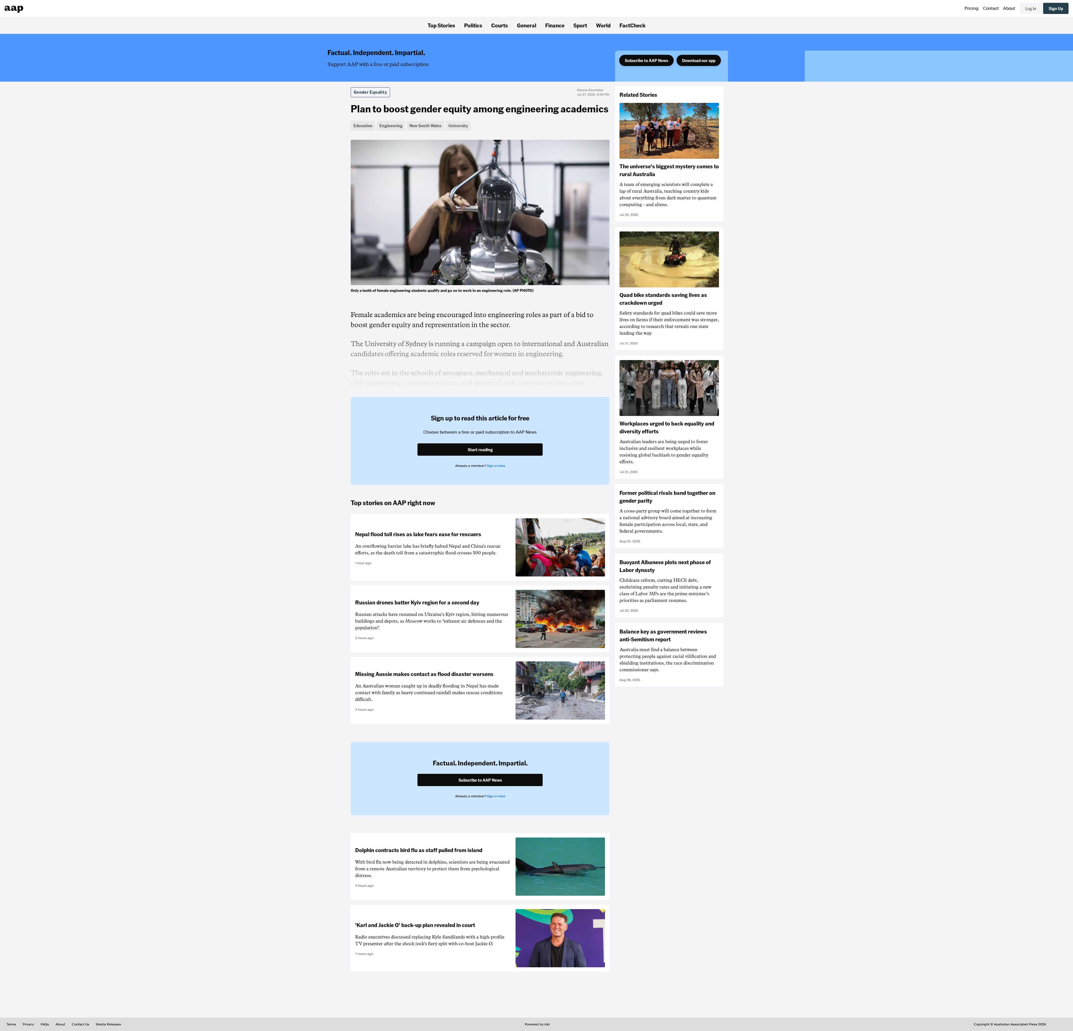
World (603, 25)
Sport (580, 25)
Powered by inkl (537, 1024)
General (526, 25)
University (458, 125)
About (1009, 8)
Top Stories (441, 25)
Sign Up (1056, 8)
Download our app (698, 60)
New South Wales (425, 125)
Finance (554, 25)
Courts (499, 25)
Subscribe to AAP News (646, 60)
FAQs (45, 1024)
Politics (473, 25)
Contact (991, 8)
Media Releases (108, 1024)
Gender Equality (370, 92)
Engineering (390, 125)
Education (362, 125)
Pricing (972, 8)
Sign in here (496, 466)
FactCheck (632, 25)
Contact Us (80, 1024)
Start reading (480, 449)
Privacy (28, 1024)
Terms (11, 1024)
